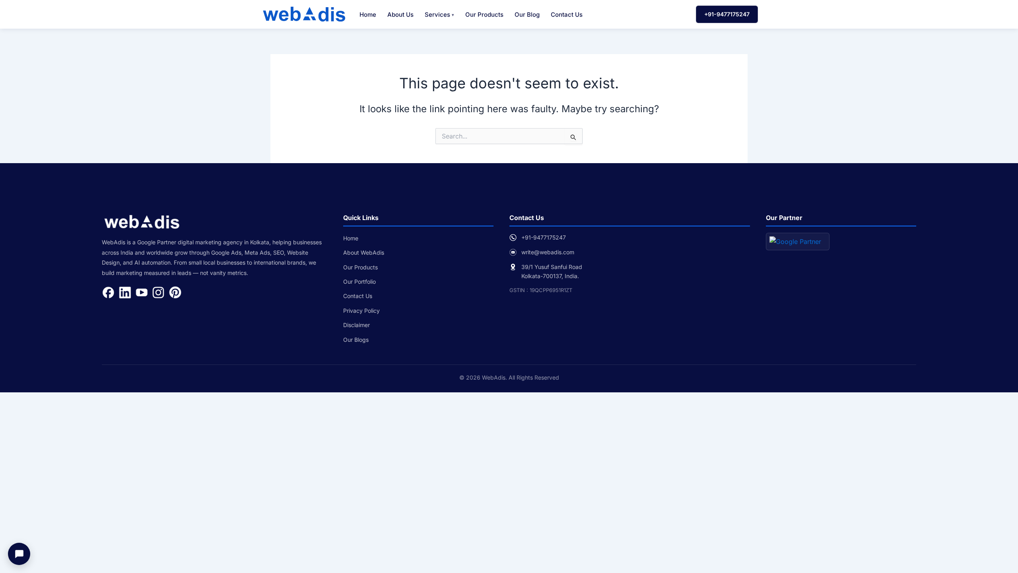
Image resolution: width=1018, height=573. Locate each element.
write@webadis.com (547, 252)
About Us (400, 14)
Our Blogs (356, 339)
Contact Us (567, 14)
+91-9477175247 (727, 14)
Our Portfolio (359, 281)
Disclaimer (356, 325)
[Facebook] (108, 292)
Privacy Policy (361, 310)
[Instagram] (158, 292)
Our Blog (527, 14)
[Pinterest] (175, 292)
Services (437, 14)
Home (367, 14)
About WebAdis (363, 252)
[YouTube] (141, 292)
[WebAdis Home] (304, 14)
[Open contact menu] (19, 554)
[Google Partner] (798, 241)
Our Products (484, 14)
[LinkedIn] (125, 292)
